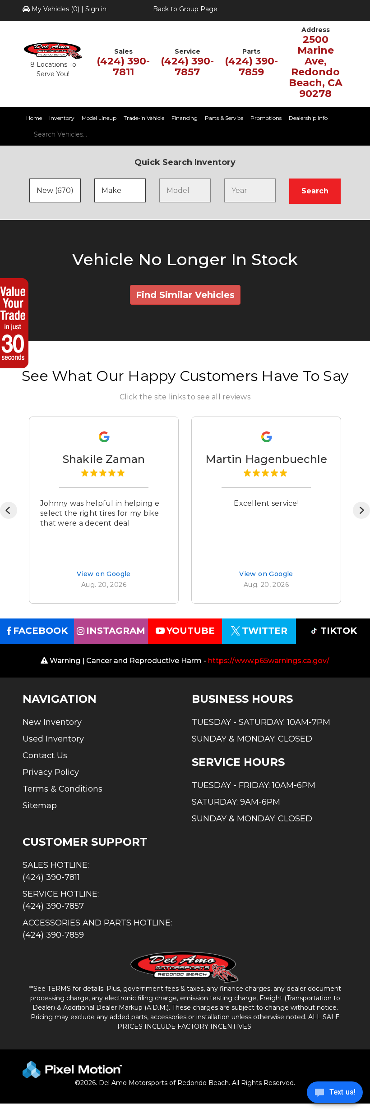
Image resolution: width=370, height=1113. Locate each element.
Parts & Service (224, 118)
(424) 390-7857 (187, 66)
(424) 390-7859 (251, 66)
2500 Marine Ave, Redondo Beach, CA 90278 (315, 66)
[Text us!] (335, 1094)
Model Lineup (99, 118)
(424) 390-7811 (123, 66)
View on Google (104, 574)
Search (314, 191)
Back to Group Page (185, 9)
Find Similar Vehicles (185, 294)
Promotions (266, 118)
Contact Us (45, 755)
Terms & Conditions (62, 789)
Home (34, 118)
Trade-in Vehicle (144, 118)
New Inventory (52, 722)
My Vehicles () (55, 9)
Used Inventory (53, 739)
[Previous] (8, 510)
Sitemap (40, 806)
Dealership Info (308, 118)
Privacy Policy (51, 772)
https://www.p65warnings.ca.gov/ (268, 660)
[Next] (361, 510)
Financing (184, 118)
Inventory (61, 118)
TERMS (59, 989)
